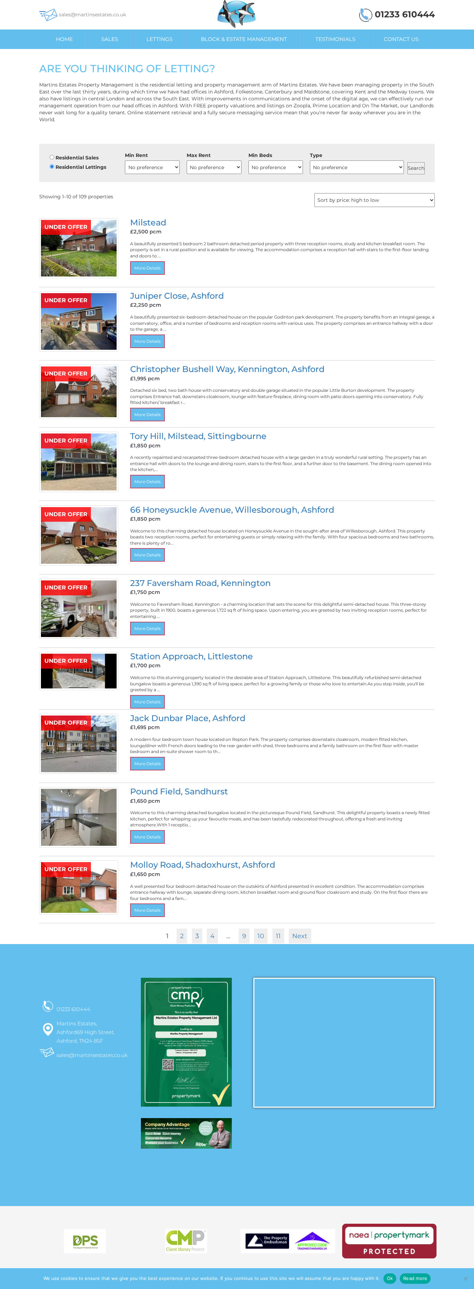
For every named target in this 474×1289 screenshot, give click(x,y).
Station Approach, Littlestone (191, 656)
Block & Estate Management (244, 39)
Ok (390, 1278)
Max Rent (199, 155)
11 (278, 936)
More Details (147, 268)
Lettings (159, 39)
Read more (415, 1278)
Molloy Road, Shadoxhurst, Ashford (202, 865)
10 (260, 936)
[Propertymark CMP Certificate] (186, 1048)
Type (316, 155)
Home (64, 39)
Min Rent (136, 155)
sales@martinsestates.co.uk (92, 14)
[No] (465, 1278)
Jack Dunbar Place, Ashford (187, 718)
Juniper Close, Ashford (177, 296)
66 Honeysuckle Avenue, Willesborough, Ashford (232, 510)
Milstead (148, 222)
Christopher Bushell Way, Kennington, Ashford (227, 369)
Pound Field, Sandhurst (179, 791)
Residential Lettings (80, 167)
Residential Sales (76, 158)
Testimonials (335, 39)
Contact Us (401, 39)
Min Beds (260, 155)
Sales (109, 39)
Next (299, 936)
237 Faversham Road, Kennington (200, 583)
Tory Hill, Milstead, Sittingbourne (198, 436)
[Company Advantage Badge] (186, 1136)
